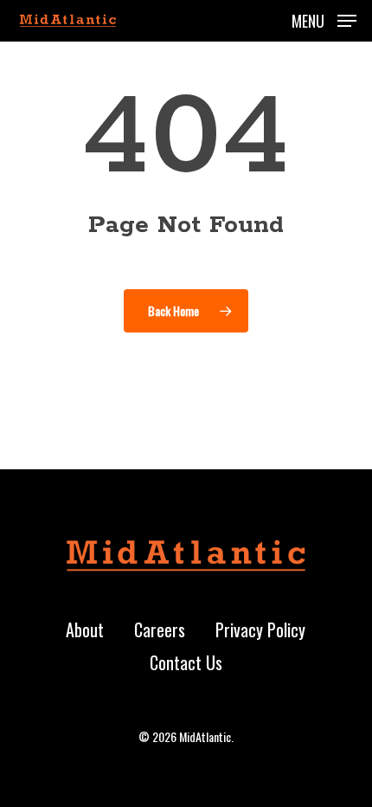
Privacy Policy (260, 629)
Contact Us (186, 662)
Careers (159, 629)
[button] (324, 18)
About (85, 629)
